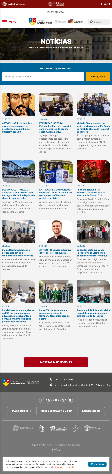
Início (31, 48)
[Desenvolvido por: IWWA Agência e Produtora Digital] (56, 449)
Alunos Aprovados (46, 48)
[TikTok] (63, 400)
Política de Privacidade (63, 467)
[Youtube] (56, 400)
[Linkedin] (70, 400)
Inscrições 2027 (56, 11)
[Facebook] (41, 400)
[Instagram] (48, 400)
